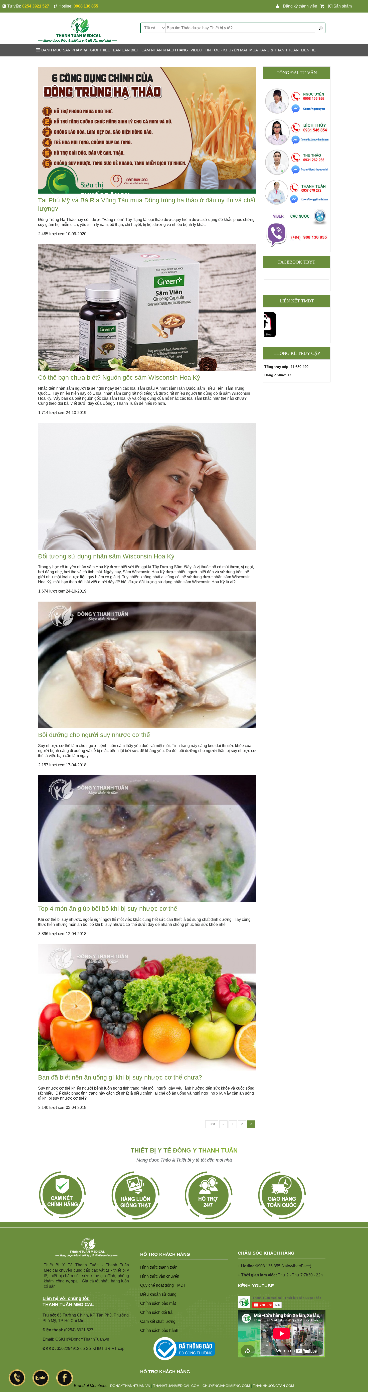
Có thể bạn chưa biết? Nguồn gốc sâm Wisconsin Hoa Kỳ (119, 377)
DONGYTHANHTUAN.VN (130, 1386)
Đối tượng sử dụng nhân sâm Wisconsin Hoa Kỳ (106, 556)
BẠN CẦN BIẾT (126, 50)
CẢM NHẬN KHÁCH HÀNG (164, 50)
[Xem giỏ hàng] (323, 6)
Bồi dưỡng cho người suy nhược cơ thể (94, 734)
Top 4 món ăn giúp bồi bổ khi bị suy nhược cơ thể (107, 908)
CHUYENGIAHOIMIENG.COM (226, 1386)
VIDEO (196, 50)
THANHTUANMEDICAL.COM (176, 1386)
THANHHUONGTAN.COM (273, 1386)
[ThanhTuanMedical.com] (77, 30)
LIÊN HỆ (308, 50)
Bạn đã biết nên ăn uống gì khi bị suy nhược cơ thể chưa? (120, 1077)
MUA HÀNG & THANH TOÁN (274, 50)
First (212, 1124)
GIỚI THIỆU (100, 50)
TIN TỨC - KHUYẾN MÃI (226, 50)
